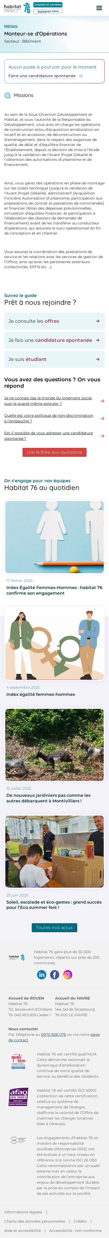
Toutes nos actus (54, 927)
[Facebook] (54, 974)
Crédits (80, 1221)
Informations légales (23, 1212)
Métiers (10, 26)
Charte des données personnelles (34, 1221)
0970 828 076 (53, 1034)
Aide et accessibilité (22, 1230)
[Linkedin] (41, 974)
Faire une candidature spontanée (42, 75)
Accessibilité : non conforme (75, 1230)
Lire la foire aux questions (55, 452)
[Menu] (99, 8)
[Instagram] (67, 974)
